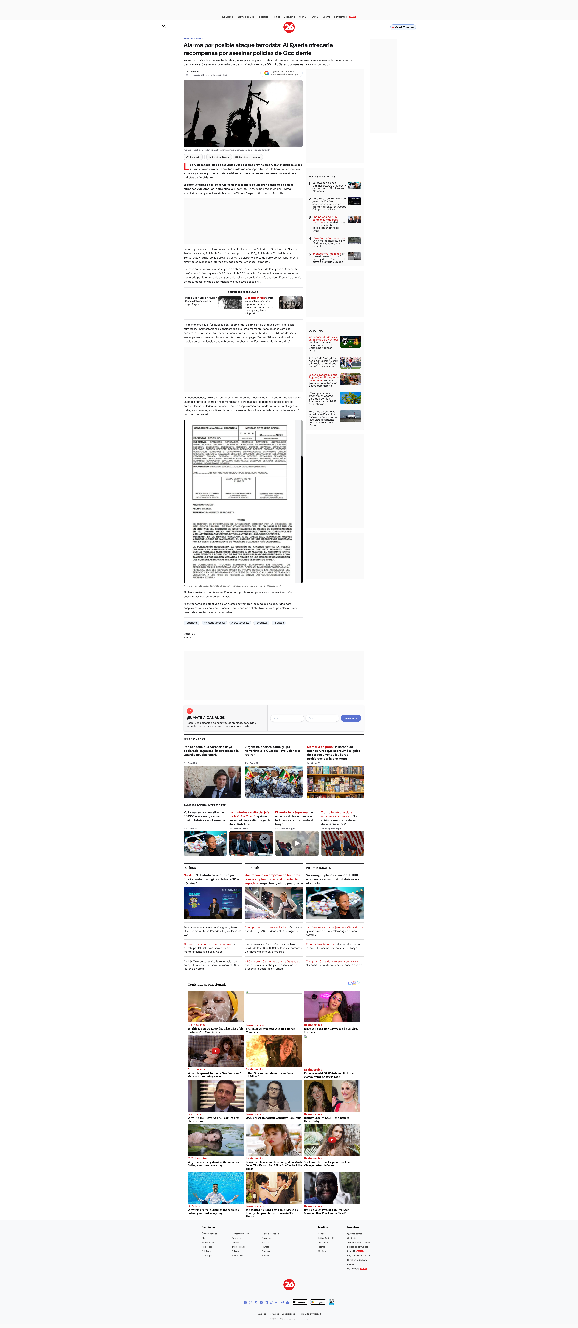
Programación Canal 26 (358, 1255)
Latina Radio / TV (326, 1238)
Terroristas (261, 622)
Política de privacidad (357, 1246)
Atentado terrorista (214, 622)
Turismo (265, 1255)
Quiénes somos (354, 1233)
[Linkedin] (266, 1302)
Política (190, 868)
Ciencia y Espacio (270, 1233)
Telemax (322, 1246)
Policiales (206, 1251)
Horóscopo (207, 1246)
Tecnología (207, 1255)
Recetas (266, 1251)
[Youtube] (261, 1302)
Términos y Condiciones (282, 1313)
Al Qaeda (279, 622)
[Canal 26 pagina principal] (289, 32)
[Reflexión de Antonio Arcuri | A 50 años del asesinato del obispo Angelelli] (230, 302)
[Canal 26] (289, 1285)
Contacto (351, 1238)
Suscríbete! (351, 718)
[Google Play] (318, 1302)
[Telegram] (282, 1302)
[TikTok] (271, 1302)
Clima (204, 1238)
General (235, 1242)
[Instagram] (250, 1302)
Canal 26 (194, 71)
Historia (265, 1242)
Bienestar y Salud (240, 1233)
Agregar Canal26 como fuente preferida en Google (284, 73)
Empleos (351, 1264)
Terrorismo (191, 622)
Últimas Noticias (209, 1233)
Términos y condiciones (358, 1242)
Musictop (322, 1251)
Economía (252, 868)
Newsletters (356, 1268)
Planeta (265, 1246)
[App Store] (300, 1302)
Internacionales (193, 38)
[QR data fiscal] (331, 1304)
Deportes (236, 1238)
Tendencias (237, 1255)
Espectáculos (208, 1242)
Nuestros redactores (357, 1260)
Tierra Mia (323, 1242)
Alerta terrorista (240, 622)
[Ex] (255, 1302)
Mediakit (355, 1251)
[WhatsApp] (276, 1302)
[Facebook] (245, 1302)
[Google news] (287, 1302)
